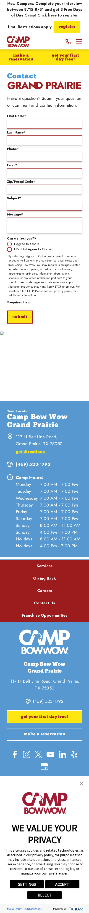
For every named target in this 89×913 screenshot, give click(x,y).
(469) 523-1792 (33, 464)
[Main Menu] (79, 42)
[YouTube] (50, 754)
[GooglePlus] (44, 766)
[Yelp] (74, 754)
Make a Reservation (21, 58)
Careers (44, 590)
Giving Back (44, 578)
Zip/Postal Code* (21, 181)
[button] (81, 783)
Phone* (13, 148)
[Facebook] (14, 754)
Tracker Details (33, 908)
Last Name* (16, 132)
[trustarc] (75, 908)
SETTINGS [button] (27, 884)
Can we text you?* (21, 238)
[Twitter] (38, 754)
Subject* (14, 198)
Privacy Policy (14, 908)
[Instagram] (26, 754)
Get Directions (30, 452)
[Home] (18, 41)
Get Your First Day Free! (65, 58)
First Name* (16, 115)
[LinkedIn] (62, 754)
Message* (15, 214)
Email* (12, 165)
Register (67, 27)
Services (44, 566)
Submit (20, 317)
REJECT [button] (45, 895)
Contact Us (44, 603)
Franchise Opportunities (44, 615)
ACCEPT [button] (62, 884)
